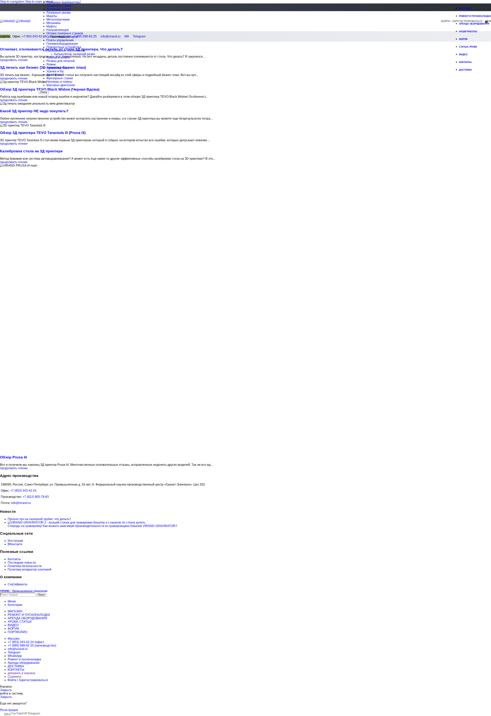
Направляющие (57, 29)
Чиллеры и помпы (59, 81)
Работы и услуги (58, 57)
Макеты (51, 16)
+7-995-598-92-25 (84, 36)
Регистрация (9, 710)
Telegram (139, 36)
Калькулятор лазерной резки (74, 54)
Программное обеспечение (65, 50)
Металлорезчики (58, 19)
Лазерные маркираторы (63, 2)
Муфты (51, 26)
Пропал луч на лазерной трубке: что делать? (39, 519)
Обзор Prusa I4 (13, 457)
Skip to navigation (12, 1)
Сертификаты (17, 584)
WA (126, 36)
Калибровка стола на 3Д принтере (31, 151)
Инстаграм (15, 540)
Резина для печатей (60, 61)
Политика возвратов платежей (29, 569)
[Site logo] (8, 21)
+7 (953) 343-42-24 (23, 490)
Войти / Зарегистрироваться (28, 680)
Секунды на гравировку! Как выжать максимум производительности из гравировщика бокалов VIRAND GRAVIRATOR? (92, 526)
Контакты (14, 559)
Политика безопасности (25, 566)
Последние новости (22, 562)
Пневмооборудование (62, 43)
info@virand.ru (110, 36)
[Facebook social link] (445, 7)
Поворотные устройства (63, 47)
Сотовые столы (57, 67)
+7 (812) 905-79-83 (36, 496)
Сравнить (14, 676)
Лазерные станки (58, 5)
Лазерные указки (58, 12)
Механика (53, 23)
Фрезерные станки (59, 78)
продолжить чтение (14, 60)
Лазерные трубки (58, 9)
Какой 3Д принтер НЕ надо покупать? (34, 111)
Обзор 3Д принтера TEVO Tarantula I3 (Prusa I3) (43, 133)
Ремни (51, 64)
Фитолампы (54, 74)
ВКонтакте (15, 544)
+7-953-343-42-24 (34, 36)
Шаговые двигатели (60, 85)
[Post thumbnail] (76, 522)
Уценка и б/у (55, 71)
